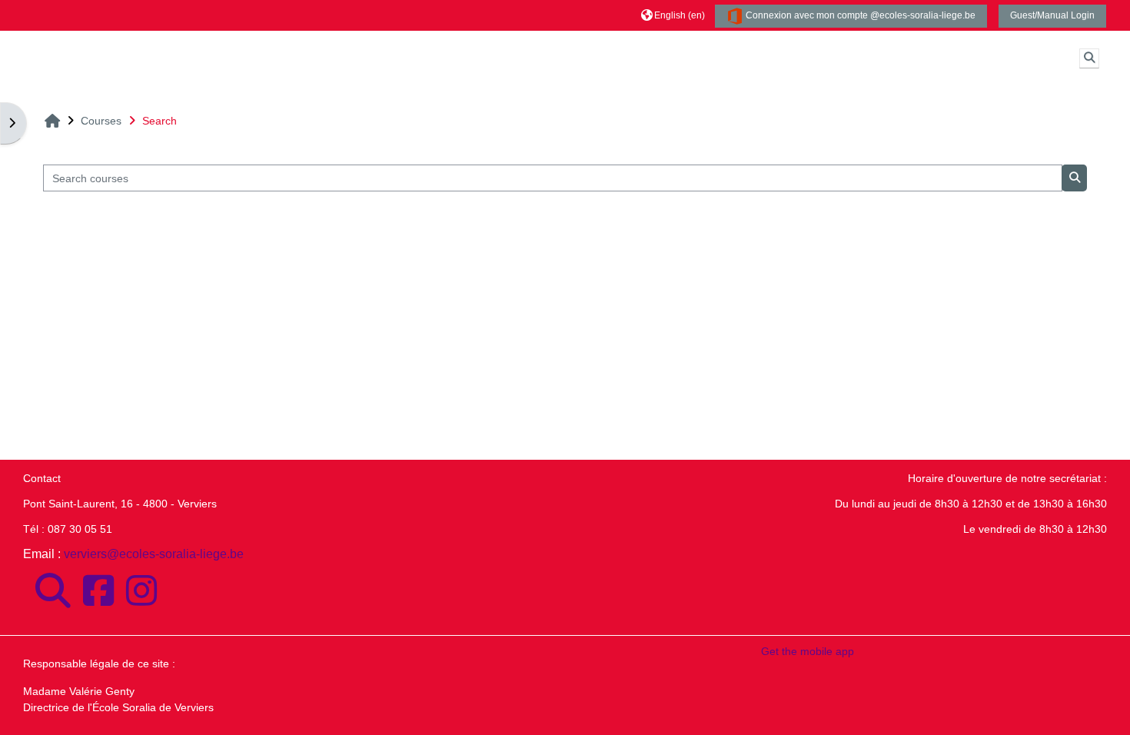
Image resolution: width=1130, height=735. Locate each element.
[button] (673, 15)
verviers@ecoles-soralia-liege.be (154, 553)
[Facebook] (98, 591)
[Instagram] (141, 591)
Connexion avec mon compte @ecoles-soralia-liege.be (859, 15)
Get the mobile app (807, 651)
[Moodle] (53, 591)
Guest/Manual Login (1052, 15)
